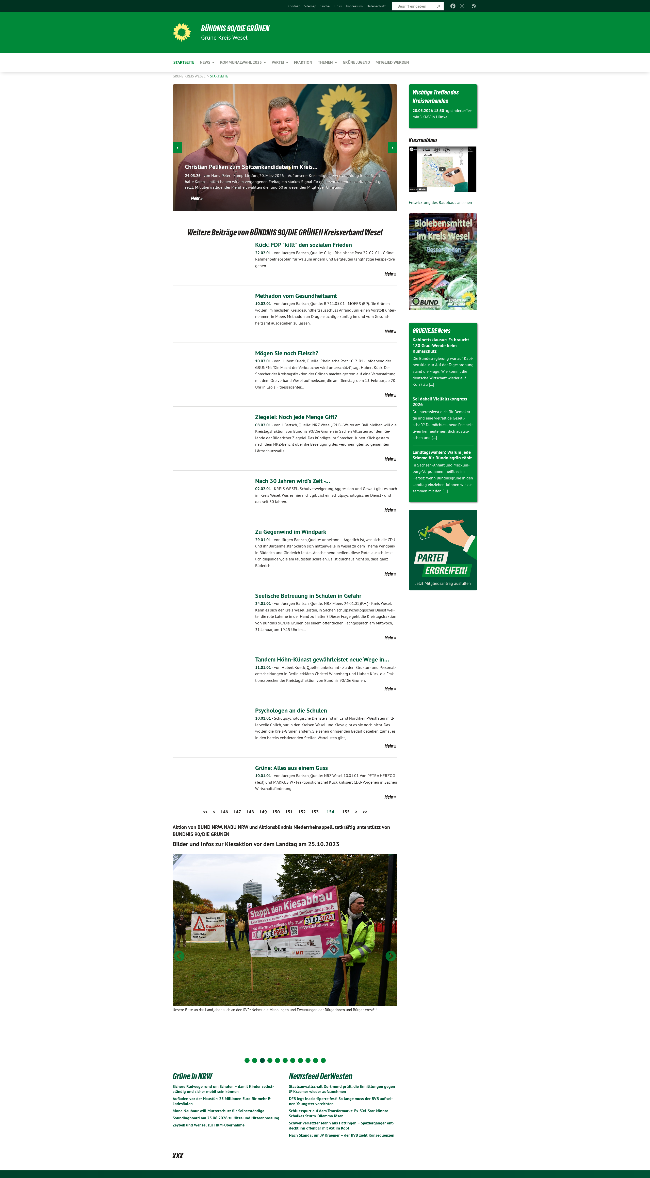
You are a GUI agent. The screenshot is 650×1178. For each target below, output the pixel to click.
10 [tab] (315, 1060)
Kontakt (294, 6)
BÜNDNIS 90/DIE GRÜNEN (235, 28)
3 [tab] (262, 1060)
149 (263, 812)
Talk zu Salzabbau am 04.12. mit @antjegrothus (247, 167)
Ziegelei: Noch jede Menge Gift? (296, 417)
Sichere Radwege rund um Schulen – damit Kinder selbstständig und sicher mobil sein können (223, 1089)
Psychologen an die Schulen (291, 710)
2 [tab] (254, 1060)
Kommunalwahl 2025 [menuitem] (241, 62)
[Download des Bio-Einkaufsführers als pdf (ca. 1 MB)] (443, 261)
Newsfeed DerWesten (320, 1076)
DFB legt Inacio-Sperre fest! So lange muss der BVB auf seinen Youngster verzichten (341, 1101)
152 (302, 812)
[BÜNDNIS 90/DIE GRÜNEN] (182, 32)
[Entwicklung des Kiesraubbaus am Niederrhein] (443, 169)
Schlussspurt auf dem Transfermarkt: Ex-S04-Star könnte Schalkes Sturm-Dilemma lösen (338, 1113)
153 (315, 812)
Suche (325, 6)
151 (289, 812)
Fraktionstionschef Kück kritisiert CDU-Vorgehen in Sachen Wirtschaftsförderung (326, 782)
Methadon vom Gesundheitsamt (296, 296)
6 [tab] (285, 1060)
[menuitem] (294, 6)
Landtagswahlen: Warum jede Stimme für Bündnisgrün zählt (442, 455)
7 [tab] (292, 1060)
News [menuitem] (205, 62)
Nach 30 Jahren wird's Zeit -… (292, 481)
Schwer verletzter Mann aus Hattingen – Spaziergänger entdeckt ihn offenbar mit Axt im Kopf (341, 1125)
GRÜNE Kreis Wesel (189, 76)
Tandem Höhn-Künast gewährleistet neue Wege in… (322, 659)
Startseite (219, 76)
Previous (179, 956)
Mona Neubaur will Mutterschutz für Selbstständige (218, 1111)
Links (338, 6)
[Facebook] (453, 6)
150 (276, 812)
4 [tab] (269, 1060)
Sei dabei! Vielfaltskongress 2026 (440, 402)
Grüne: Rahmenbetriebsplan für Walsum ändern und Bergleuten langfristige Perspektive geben (325, 259)
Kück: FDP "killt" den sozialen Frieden (303, 245)
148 (250, 812)
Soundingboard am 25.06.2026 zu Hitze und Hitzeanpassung (226, 1118)
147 (237, 812)
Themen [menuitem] (325, 62)
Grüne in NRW (192, 1076)
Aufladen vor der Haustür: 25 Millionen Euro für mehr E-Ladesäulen (222, 1101)
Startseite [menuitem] (183, 62)
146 (224, 812)
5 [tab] (277, 1060)
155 (346, 812)
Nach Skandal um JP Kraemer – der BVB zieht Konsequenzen (341, 1135)
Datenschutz (376, 6)
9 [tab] (308, 1060)
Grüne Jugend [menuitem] (356, 62)
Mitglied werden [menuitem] (392, 62)
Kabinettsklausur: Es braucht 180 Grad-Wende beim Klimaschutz (441, 345)
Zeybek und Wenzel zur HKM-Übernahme (209, 1125)
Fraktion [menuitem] (303, 62)
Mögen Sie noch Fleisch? (286, 353)
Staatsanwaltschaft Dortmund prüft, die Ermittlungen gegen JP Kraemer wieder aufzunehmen (342, 1089)
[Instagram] (462, 6)
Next (390, 956)
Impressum (354, 6)
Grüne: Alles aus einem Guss (291, 768)
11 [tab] (323, 1060)
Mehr (195, 198)
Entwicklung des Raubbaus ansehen (440, 202)
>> (365, 812)
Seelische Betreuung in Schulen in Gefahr (308, 596)
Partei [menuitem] (278, 62)
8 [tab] (300, 1060)
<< (205, 812)
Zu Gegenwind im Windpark (290, 532)
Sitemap (310, 6)
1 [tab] (247, 1060)
